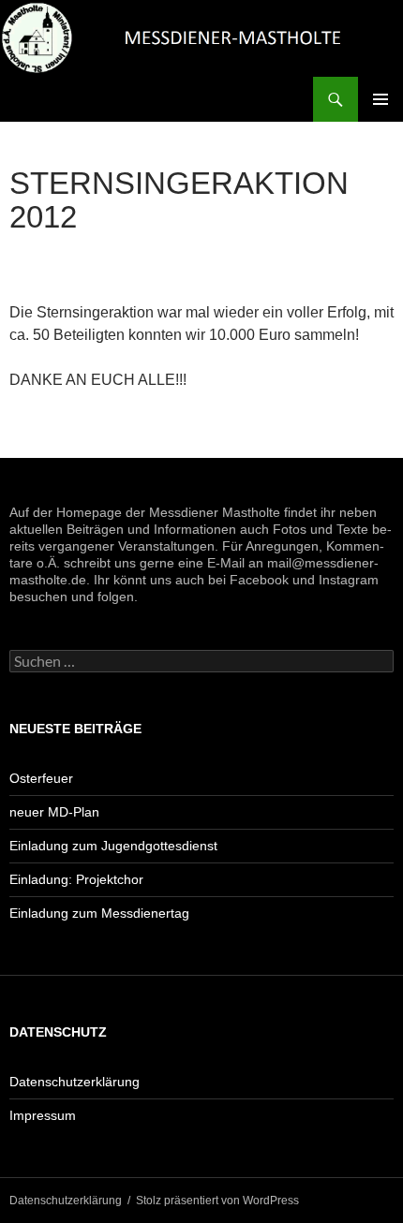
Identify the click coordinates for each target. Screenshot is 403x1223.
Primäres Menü (380, 99)
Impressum (42, 1115)
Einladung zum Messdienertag (99, 913)
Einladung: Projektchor (76, 879)
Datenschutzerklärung (74, 1081)
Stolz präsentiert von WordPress (217, 1200)
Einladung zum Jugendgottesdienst (113, 845)
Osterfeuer (41, 778)
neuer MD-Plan (54, 811)
